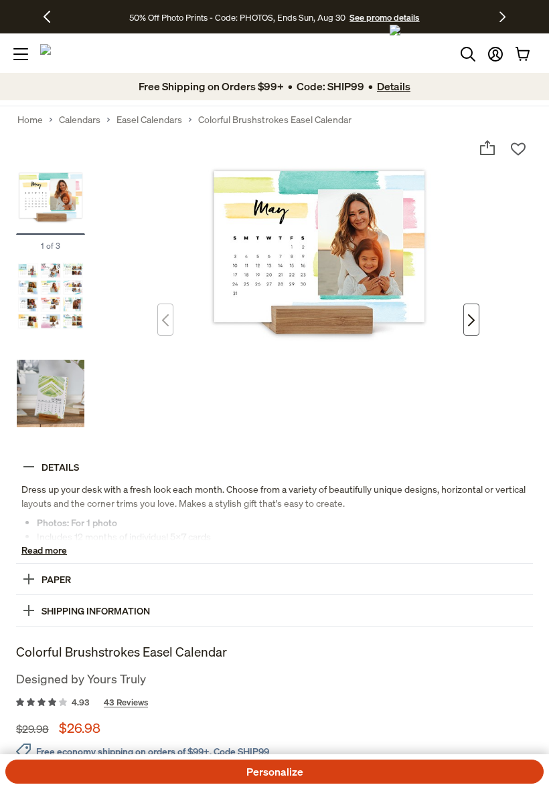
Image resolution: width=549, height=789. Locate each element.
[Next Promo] (502, 16)
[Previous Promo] (52, 17)
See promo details (384, 17)
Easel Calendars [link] (149, 119)
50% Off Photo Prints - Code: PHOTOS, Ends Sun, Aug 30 (237, 17)
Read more (44, 550)
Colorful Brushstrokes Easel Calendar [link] (274, 119)
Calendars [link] (79, 119)
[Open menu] (20, 54)
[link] (274, 702)
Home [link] (30, 119)
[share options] (487, 148)
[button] (495, 54)
